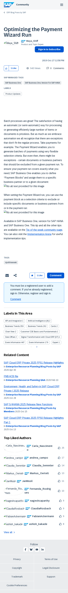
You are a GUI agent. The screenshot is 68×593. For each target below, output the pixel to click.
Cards (53, 326)
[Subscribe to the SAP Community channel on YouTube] (37, 549)
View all (8, 532)
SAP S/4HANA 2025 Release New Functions (28, 404)
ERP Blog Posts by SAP (16, 12)
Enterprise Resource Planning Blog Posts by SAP (33, 366)
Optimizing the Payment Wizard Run (33, 32)
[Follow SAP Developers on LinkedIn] (42, 549)
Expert (55, 342)
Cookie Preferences (17, 585)
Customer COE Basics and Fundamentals (39, 332)
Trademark (17, 576)
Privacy (17, 559)
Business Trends (12, 326)
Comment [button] (56, 275)
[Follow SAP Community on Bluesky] (31, 549)
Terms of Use (51, 559)
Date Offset (10, 337)
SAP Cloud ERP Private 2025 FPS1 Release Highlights (34, 362)
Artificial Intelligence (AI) (38, 321)
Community (22, 4)
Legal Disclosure (51, 568)
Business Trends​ (35, 326)
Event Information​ (36, 342)
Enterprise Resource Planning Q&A (25, 380)
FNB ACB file (11, 376)
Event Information (13, 342)
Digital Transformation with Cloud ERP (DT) (40, 337)
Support (51, 576)
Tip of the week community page (44, 230)
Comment (15, 299)
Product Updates (13, 94)
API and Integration (13, 321)
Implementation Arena (39, 234)
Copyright (17, 568)
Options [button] (36, 55)
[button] (6, 68)
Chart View (10, 332)
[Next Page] (36, 347)
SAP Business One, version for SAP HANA (42, 83)
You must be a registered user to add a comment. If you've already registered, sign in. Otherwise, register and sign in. (31, 289)
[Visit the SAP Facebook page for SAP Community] (25, 549)
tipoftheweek (11, 262)
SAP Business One (13, 83)
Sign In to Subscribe (49, 49)
